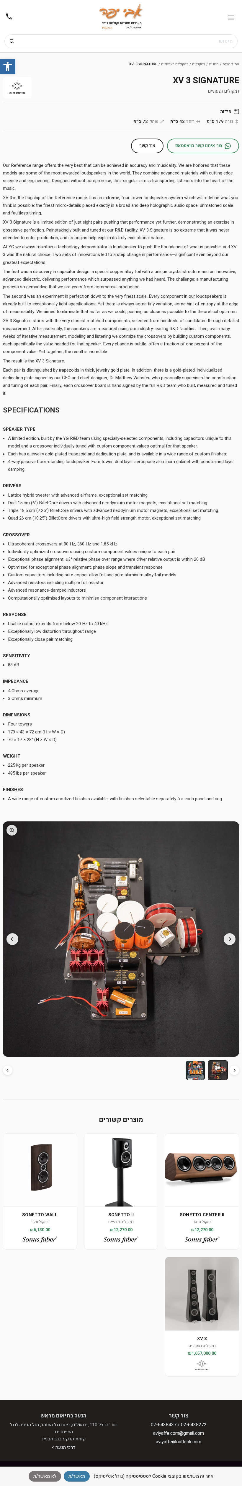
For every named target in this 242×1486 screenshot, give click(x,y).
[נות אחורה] (234, 1070)
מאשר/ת (76, 1476)
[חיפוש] (12, 41)
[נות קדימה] (7, 1070)
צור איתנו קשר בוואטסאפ (199, 145)
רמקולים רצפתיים (174, 64)
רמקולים (198, 64)
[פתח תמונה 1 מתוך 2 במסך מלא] (121, 939)
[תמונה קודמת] (230, 939)
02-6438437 (163, 1424)
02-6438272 (194, 1424)
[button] (7, 66)
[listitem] (218, 1070)
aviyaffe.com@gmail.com (178, 1433)
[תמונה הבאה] (12, 939)
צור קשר (147, 145)
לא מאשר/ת (44, 1476)
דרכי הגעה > (64, 1447)
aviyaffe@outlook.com (178, 1441)
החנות (214, 64)
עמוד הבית (231, 64)
